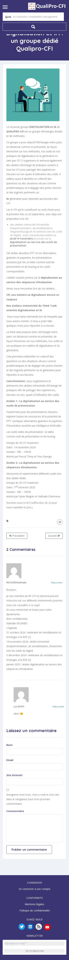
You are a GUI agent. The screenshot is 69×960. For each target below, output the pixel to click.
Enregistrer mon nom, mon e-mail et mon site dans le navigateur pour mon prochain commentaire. (32, 799)
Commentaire (15, 811)
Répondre (56, 582)
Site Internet (14, 775)
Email (9, 760)
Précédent (18, 535)
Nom (9, 745)
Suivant (52, 535)
